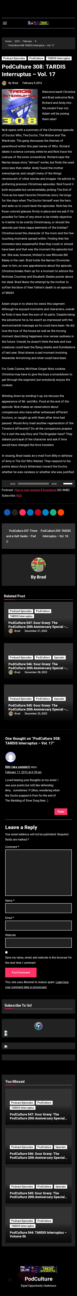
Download (49, 490)
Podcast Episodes (14, 58)
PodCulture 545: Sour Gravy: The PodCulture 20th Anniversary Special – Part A (37, 709)
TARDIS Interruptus (58, 58)
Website (10, 935)
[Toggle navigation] (5, 23)
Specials (59, 657)
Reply (61, 811)
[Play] (6, 483)
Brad (15, 83)
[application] (38, 483)
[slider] (68, 483)
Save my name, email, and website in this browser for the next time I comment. (38, 960)
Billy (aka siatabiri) (17, 767)
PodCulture (36, 58)
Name (10, 900)
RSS (19, 495)
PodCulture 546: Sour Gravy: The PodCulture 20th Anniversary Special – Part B (37, 668)
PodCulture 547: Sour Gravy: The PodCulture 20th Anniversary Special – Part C (37, 626)
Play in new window (28, 490)
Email (9, 918)
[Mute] (60, 483)
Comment (12, 847)
